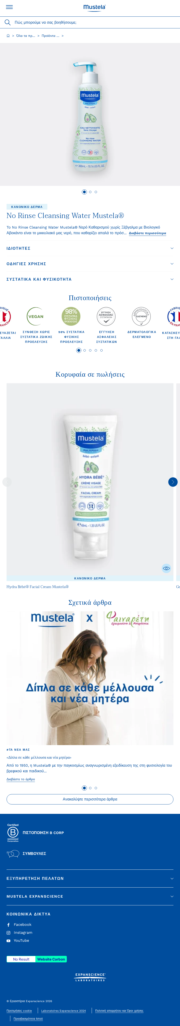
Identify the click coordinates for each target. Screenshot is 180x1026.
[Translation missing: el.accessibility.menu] (9, 7)
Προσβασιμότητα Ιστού (28, 1018)
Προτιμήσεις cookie (19, 1010)
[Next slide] (173, 482)
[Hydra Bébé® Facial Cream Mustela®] (90, 482)
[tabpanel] (36, 325)
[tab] (84, 192)
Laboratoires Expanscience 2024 (63, 1010)
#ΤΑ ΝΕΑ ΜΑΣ (18, 749)
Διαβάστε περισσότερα (147, 233)
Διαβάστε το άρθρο (21, 779)
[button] (90, 248)
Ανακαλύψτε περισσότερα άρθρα (90, 799)
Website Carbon (51, 959)
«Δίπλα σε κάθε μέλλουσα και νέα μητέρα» (39, 757)
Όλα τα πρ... (25, 36)
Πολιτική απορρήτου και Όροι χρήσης (119, 1010)
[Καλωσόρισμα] (8, 35)
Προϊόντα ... (50, 36)
